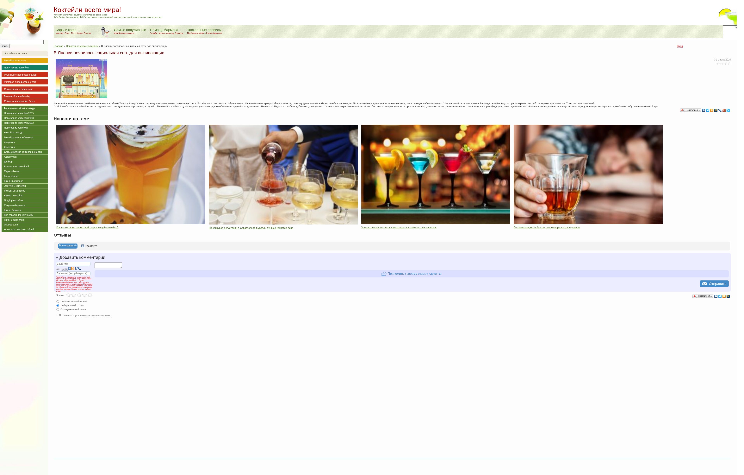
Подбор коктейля (195, 33)
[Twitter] (708, 110)
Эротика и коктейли (15, 186)
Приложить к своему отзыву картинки (414, 273)
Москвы (59, 33)
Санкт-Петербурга (74, 33)
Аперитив (9, 142)
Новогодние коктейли (16, 127)
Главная (58, 46)
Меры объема (12, 171)
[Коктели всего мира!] (24, 39)
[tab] (68, 246)
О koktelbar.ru (11, 224)
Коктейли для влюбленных (18, 137)
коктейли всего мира (124, 33)
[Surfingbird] (728, 110)
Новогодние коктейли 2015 (19, 113)
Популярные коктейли (16, 67)
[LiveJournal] (720, 110)
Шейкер (8, 161)
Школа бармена (214, 33)
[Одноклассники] (712, 110)
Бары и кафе (11, 176)
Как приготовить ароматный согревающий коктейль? (87, 227)
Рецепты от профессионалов (20, 74)
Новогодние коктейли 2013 (19, 118)
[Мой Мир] (716, 110)
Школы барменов (13, 181)
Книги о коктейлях (14, 219)
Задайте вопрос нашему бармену (166, 33)
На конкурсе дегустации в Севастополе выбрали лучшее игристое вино (251, 227)
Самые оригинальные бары (19, 101)
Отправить (717, 284)
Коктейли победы (13, 132)
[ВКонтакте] (704, 110)
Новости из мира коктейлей (19, 229)
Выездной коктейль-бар (17, 96)
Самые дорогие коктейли (18, 89)
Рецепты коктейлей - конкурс (20, 108)
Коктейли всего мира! (16, 53)
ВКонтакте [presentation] (90, 245)
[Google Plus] (724, 110)
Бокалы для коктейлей (16, 166)
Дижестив (9, 147)
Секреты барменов (14, 205)
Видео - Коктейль (13, 195)
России (87, 33)
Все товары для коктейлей (18, 215)
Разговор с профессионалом (20, 82)
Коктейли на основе (15, 60)
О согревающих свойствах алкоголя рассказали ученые (547, 227)
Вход (680, 46)
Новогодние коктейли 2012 (19, 123)
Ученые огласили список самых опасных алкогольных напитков (399, 227)
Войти (64, 269)
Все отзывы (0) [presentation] (68, 245)
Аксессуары (10, 156)
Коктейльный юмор (14, 190)
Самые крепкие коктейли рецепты (23, 152)
